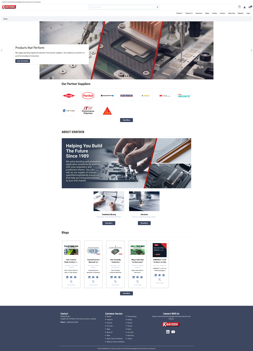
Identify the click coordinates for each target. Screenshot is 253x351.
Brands (179, 13)
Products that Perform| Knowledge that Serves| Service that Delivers (21, 2)
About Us (109, 332)
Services (198, 13)
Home (6, 19)
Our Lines (110, 326)
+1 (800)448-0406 (72, 322)
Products (188, 13)
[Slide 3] (129, 76)
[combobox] (124, 7)
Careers (214, 13)
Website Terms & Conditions (116, 342)
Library (129, 338)
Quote (129, 329)
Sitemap (113, 348)
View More (126, 120)
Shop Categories (22, 61)
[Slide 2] (127, 76)
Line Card (130, 332)
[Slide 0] (123, 76)
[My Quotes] (239, 7)
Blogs (207, 13)
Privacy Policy (131, 316)
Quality (129, 319)
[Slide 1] (125, 76)
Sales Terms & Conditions (115, 338)
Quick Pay (231, 13)
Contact (222, 13)
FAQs (108, 335)
